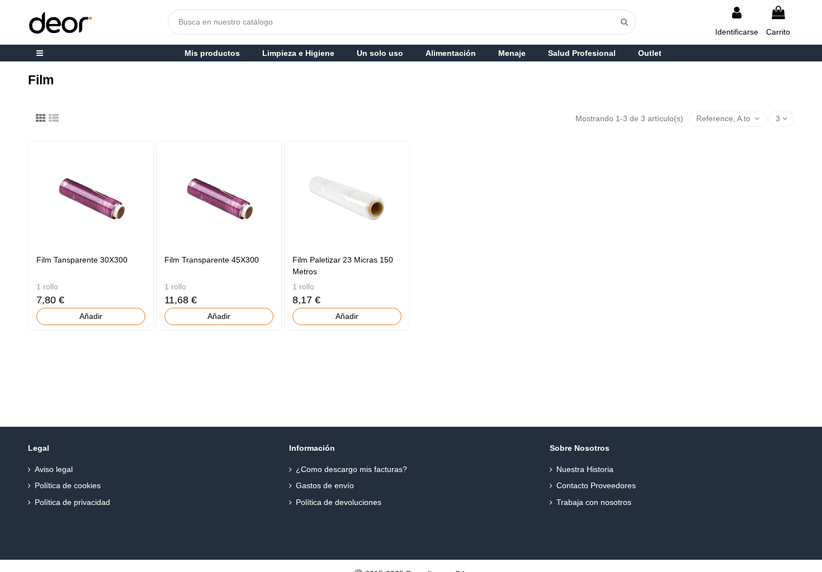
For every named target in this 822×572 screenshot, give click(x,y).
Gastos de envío (325, 485)
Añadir (90, 316)
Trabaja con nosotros (593, 502)
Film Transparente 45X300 (211, 259)
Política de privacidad (72, 502)
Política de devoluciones (338, 502)
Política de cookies (68, 485)
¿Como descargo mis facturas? (351, 469)
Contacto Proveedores (596, 485)
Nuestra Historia (584, 469)
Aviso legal (54, 469)
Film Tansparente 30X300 (81, 259)
